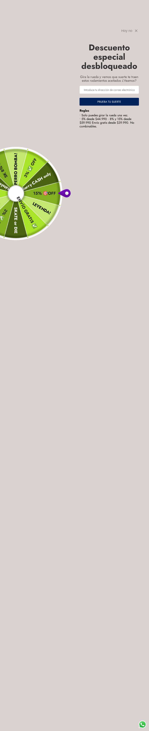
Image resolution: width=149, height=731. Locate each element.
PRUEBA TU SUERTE (109, 102)
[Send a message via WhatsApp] (142, 724)
